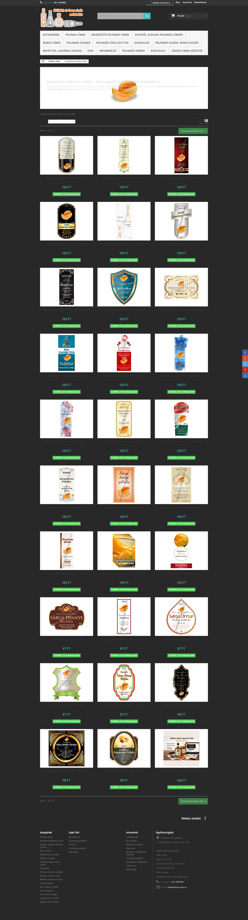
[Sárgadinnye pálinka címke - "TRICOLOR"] (181, 419)
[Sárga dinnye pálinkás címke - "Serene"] (181, 221)
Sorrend (43, 121)
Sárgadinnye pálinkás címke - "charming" (124, 441)
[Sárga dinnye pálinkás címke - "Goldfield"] (66, 221)
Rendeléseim (74, 837)
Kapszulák (141, 42)
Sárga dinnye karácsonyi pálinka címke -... (181, 375)
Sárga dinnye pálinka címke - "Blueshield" (124, 309)
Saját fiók (74, 832)
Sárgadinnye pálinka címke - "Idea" (181, 705)
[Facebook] (245, 352)
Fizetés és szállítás (134, 858)
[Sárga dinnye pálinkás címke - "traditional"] (181, 485)
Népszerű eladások (134, 845)
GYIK (90, 50)
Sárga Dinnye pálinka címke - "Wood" (124, 639)
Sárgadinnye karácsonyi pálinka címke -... (66, 375)
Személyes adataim (77, 848)
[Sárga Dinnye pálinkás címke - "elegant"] (66, 155)
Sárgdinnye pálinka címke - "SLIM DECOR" (124, 178)
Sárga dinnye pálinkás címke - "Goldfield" (66, 244)
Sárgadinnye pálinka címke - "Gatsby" (66, 771)
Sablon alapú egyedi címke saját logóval (181, 771)
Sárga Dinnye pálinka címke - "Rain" (181, 639)
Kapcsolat (187, 2)
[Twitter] (245, 364)
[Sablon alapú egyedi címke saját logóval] (181, 748)
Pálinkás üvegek (78, 42)
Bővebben (50, 92)
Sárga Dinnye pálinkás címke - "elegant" (66, 178)
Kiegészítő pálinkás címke (110, 34)
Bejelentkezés (200, 2)
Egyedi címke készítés (187, 50)
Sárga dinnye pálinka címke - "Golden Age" (181, 309)
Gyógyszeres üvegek (49, 898)
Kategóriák (51, 34)
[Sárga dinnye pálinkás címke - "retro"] (66, 485)
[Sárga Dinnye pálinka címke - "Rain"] (181, 616)
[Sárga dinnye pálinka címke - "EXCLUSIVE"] (124, 221)
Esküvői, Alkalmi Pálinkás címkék (159, 34)
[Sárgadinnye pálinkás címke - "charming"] (124, 419)
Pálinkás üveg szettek (112, 42)
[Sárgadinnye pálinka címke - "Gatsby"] (66, 748)
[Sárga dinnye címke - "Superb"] (66, 616)
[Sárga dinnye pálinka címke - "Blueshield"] (124, 287)
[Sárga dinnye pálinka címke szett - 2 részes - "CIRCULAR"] (181, 551)
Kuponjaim (74, 852)
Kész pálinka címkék (49, 887)
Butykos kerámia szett (50, 876)
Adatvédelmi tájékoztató (136, 862)
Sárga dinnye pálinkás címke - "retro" (66, 507)
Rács (201, 123)
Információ (107, 50)
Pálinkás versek (133, 50)
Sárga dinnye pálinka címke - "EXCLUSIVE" (124, 244)
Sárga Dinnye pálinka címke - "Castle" (66, 705)
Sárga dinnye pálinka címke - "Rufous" (181, 178)
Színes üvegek (46, 891)
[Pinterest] (245, 369)
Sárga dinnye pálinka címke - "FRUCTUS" (124, 573)
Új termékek (131, 841)
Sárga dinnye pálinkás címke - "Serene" (181, 244)
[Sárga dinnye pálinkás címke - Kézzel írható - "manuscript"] (66, 551)
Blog (178, 2)
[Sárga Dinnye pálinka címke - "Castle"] (66, 682)
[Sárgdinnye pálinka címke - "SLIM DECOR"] (124, 155)
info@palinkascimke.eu (177, 887)
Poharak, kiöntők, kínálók (51, 872)
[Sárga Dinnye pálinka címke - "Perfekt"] (124, 682)
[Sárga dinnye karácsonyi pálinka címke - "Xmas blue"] (181, 353)
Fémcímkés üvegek (48, 894)
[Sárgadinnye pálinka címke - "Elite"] (124, 748)
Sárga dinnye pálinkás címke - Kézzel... (66, 573)
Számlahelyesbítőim (78, 841)
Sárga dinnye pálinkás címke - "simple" (124, 507)
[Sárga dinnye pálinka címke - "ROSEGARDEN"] (66, 287)
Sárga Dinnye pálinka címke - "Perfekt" (124, 705)
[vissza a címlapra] (43, 61)
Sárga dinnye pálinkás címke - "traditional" (181, 507)
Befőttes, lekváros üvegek (62, 50)
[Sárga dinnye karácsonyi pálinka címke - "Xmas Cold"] (66, 419)
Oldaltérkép (131, 869)
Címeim (72, 845)
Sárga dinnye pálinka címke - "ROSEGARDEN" (66, 309)
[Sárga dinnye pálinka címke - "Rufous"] (181, 155)
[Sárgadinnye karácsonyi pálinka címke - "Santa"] (124, 353)
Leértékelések (132, 837)
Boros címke (52, 42)
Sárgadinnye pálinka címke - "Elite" (124, 771)
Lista (206, 123)
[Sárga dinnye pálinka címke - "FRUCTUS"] (124, 551)
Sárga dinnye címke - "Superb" (66, 639)
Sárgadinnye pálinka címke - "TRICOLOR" (181, 441)
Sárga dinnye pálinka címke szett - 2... (181, 573)
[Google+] (245, 358)
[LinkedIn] (245, 375)
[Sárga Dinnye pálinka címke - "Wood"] (124, 616)
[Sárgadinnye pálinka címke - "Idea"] (181, 682)
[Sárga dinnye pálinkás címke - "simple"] (124, 485)
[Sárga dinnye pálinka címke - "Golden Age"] (181, 287)
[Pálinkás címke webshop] (66, 17)
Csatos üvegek (46, 883)
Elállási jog (131, 866)
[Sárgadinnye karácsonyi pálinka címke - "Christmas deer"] (66, 353)
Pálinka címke (75, 34)
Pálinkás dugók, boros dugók (176, 42)
